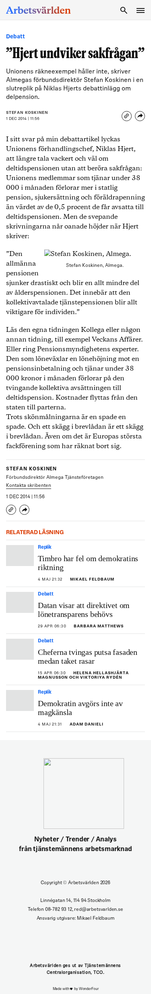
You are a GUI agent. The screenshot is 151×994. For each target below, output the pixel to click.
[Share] (140, 116)
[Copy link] (127, 116)
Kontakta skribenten (28, 485)
